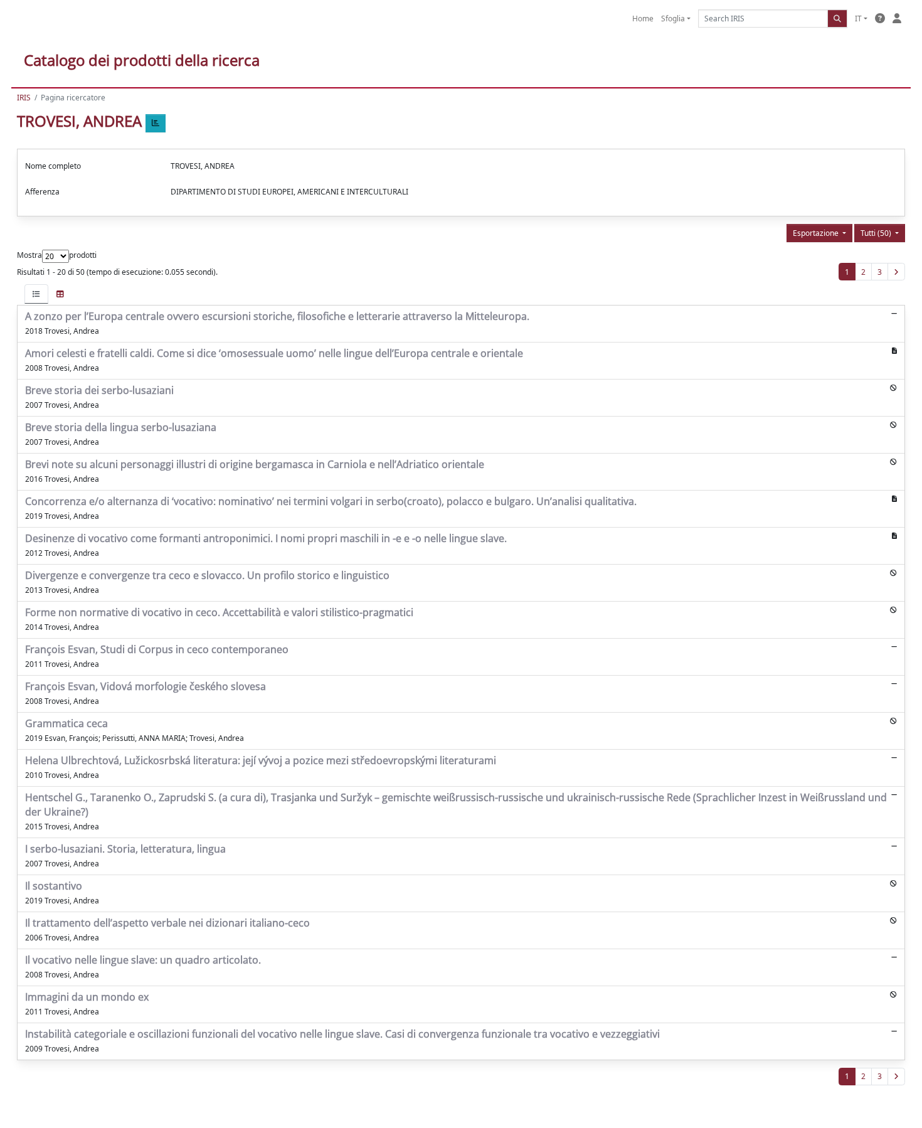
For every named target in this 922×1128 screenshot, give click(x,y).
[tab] (36, 294)
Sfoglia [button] (673, 18)
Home (643, 18)
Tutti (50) (877, 233)
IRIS (24, 97)
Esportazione (816, 233)
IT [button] (858, 18)
